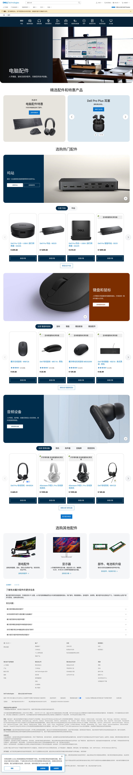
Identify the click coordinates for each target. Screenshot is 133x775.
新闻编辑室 (38, 678)
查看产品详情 (92, 109)
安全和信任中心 (102, 678)
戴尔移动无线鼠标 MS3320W (80, 362)
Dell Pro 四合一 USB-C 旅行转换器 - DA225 (80, 244)
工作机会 (37, 668)
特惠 (5, 678)
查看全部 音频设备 (66, 508)
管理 (12, 768)
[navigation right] (122, 208)
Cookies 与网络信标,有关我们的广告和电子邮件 (99, 698)
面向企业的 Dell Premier (123, 7)
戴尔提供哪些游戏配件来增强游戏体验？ (20, 624)
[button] (99, 2)
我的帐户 (37, 646)
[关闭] (62, 756)
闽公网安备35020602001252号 (38, 701)
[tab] (62, 208)
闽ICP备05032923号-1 (18, 701)
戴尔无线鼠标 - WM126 (20, 362)
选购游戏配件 (22, 573)
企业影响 (37, 684)
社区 (99, 646)
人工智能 (6, 665)
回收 (36, 681)
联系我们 (100, 649)
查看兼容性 (32, 185)
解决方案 (6, 671)
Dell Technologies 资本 (41, 671)
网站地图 (6, 647)
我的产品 (37, 656)
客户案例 (37, 687)
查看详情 (23, 258)
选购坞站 (14, 185)
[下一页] (128, 237)
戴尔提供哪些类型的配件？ (15, 609)
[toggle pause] (125, 199)
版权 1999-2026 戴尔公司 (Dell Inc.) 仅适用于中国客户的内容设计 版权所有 (25, 698)
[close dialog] (131, 11)
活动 (99, 668)
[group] (22, 237)
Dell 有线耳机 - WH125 (107, 485)
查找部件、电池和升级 (108, 571)
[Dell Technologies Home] (11, 2)
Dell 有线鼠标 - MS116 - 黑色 (51, 362)
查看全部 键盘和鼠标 (66, 387)
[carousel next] (125, 117)
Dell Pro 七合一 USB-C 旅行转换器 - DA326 (22, 244)
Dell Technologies (9, 693)
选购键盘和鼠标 (100, 304)
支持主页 (69, 646)
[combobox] (53, 2)
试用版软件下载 (102, 681)
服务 (5, 674)
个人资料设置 (39, 653)
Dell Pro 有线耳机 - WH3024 (22, 485)
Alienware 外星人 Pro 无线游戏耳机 (51, 486)
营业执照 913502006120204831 (60, 701)
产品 (5, 668)
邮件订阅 (100, 671)
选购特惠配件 (34, 112)
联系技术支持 (70, 649)
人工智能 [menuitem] (5, 7)
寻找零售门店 (70, 668)
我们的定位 (38, 665)
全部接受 (56, 768)
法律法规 (118, 698)
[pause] (95, 135)
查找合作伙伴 (70, 665)
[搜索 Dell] (79, 2)
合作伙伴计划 (70, 674)
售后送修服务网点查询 (72, 653)
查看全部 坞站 (66, 266)
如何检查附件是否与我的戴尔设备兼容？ (20, 614)
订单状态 (37, 649)
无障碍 (5, 701)
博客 (99, 665)
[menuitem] (15, 7)
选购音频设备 (15, 426)
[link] (108, 2)
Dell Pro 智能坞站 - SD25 (108, 243)
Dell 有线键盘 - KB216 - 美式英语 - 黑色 (110, 363)
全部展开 (8, 585)
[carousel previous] (71, 117)
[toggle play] (85, 317)
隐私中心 (100, 674)
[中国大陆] (4, 15)
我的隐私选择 (74, 698)
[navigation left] (11, 208)
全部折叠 (16, 585)
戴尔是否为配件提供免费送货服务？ (18, 635)
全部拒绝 (42, 768)
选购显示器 (65, 573)
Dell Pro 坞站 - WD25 (48, 243)
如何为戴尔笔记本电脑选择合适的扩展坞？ (20, 629)
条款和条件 (53, 698)
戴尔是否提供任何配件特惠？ (16, 619)
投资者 (37, 674)
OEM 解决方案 (70, 671)
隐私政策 (63, 698)
